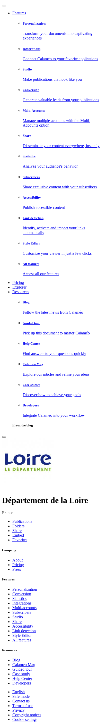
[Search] (4, 437)
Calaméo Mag (23, 664)
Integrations (21, 603)
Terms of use (22, 705)
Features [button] (19, 13)
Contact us (21, 701)
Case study (21, 674)
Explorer (19, 287)
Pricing (18, 282)
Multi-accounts (24, 608)
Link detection (24, 631)
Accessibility (22, 626)
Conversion (21, 594)
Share (17, 621)
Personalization (24, 589)
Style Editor (22, 635)
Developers (21, 683)
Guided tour (22, 669)
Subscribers (21, 612)
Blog (16, 660)
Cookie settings (24, 719)
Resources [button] (20, 292)
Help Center (22, 678)
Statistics (19, 598)
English (18, 692)
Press (16, 569)
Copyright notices (26, 715)
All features (21, 640)
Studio (17, 617)
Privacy (18, 710)
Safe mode (21, 696)
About (17, 560)
